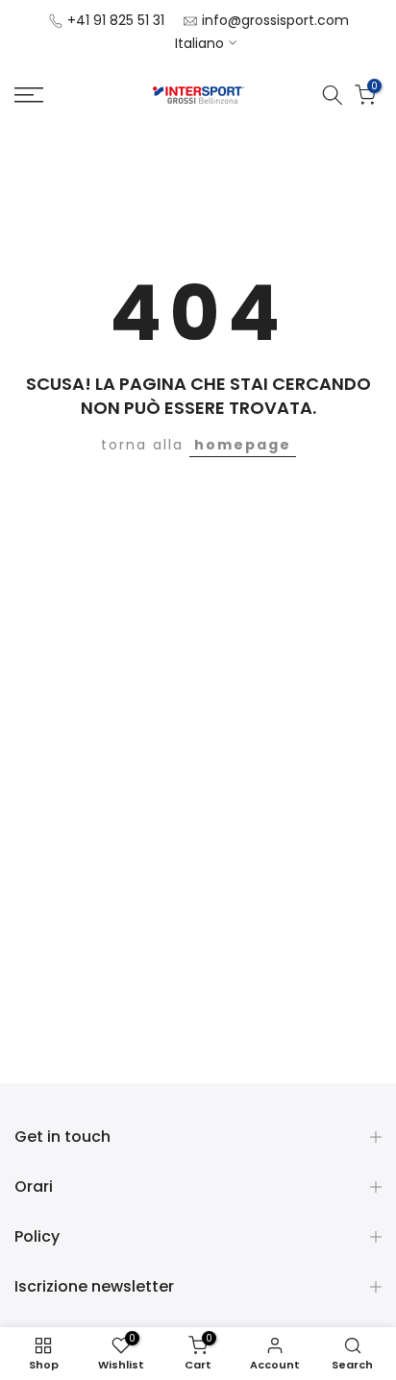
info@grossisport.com (275, 20)
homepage (242, 444)
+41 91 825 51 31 (115, 20)
